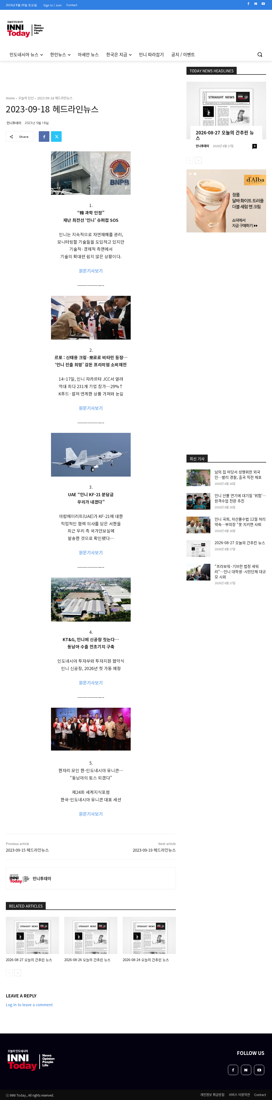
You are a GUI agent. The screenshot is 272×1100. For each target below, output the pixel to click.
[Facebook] (248, 4)
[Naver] (256, 4)
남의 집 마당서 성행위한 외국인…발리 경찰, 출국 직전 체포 (238, 474)
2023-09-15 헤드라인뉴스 (27, 850)
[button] (259, 54)
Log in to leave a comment (29, 1004)
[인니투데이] (19, 878)
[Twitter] (56, 136)
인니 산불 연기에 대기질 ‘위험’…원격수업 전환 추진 (240, 498)
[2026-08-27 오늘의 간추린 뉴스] (32, 935)
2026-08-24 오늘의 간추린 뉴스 (146, 959)
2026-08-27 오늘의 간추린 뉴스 (29, 959)
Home (10, 98)
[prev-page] (9, 972)
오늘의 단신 (26, 98)
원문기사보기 (91, 270)
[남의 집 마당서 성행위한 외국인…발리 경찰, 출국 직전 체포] (198, 477)
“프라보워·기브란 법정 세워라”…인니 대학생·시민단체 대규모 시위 (240, 571)
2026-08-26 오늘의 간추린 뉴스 (87, 959)
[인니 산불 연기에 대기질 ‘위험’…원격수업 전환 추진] (198, 501)
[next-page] (17, 972)
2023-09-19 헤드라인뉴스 (154, 850)
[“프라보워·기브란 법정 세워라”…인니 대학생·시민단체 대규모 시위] (198, 572)
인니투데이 (14, 123)
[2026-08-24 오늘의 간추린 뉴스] (149, 935)
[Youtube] (263, 4)
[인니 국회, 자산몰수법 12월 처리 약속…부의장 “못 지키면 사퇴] (198, 525)
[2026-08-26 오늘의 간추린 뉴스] (90, 935)
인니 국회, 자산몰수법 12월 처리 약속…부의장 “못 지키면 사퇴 (240, 521)
